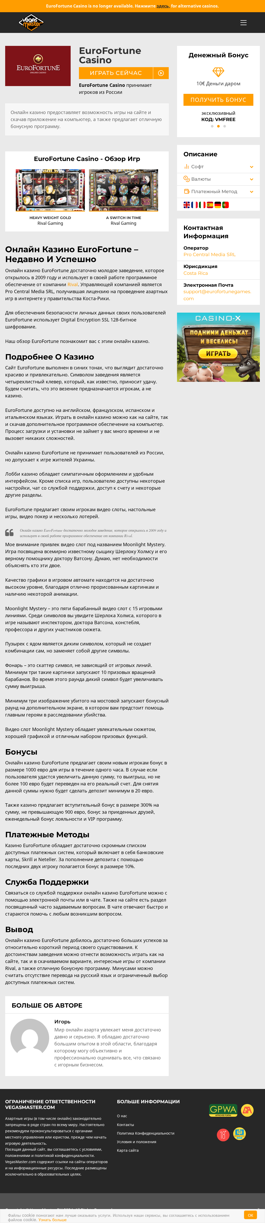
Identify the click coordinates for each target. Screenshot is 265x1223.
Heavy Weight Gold (50, 217)
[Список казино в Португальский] (225, 204)
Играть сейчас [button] (116, 72)
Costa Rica (195, 273)
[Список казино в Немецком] (218, 204)
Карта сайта (128, 1150)
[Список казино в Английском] (187, 204)
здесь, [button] (163, 6)
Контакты (125, 1124)
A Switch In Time (123, 217)
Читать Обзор (50, 193)
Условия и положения (136, 1141)
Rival (73, 284)
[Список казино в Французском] (195, 204)
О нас (122, 1115)
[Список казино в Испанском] (211, 204)
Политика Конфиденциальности (145, 1133)
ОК (250, 1215)
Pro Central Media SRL (209, 254)
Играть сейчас (50, 184)
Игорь (62, 1021)
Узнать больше (53, 1219)
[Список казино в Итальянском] (203, 204)
